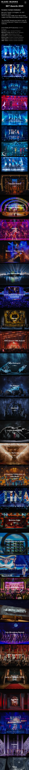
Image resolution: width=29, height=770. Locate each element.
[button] (25, 2)
